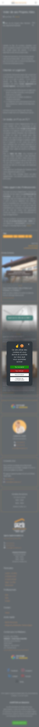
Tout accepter (19, 367)
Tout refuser (19, 371)
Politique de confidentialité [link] (19, 379)
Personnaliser (19, 375)
